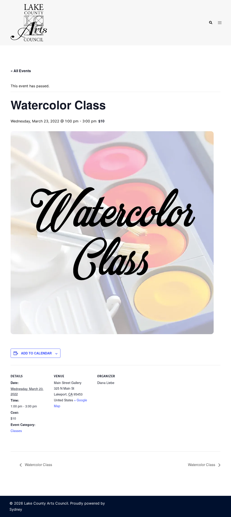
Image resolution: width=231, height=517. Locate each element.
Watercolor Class (38, 464)
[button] (210, 23)
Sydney (15, 509)
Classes (16, 430)
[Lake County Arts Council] (28, 22)
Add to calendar (36, 353)
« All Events (21, 70)
